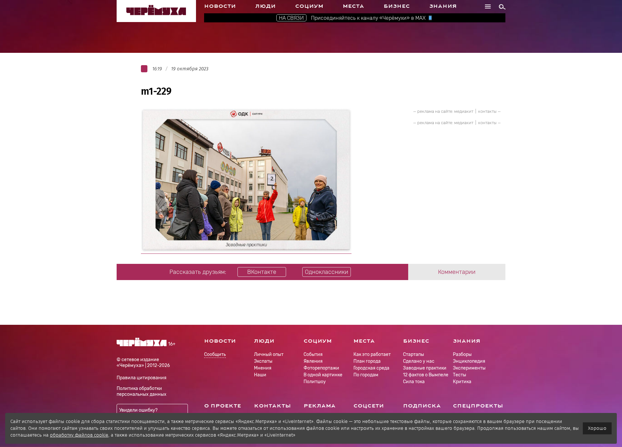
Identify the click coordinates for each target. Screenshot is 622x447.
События (313, 354)
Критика (462, 381)
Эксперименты (469, 368)
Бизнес (397, 6)
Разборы (462, 354)
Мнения (262, 368)
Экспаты (263, 361)
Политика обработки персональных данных (142, 391)
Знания (443, 6)
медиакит (463, 111)
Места (353, 6)
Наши (260, 375)
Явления (313, 361)
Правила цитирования (142, 378)
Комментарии (457, 272)
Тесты (459, 375)
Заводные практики (424, 368)
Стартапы (413, 354)
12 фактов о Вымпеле (425, 375)
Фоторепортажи (321, 368)
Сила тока (414, 381)
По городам (365, 375)
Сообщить (215, 354)
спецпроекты (478, 406)
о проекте (222, 406)
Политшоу (315, 381)
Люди (265, 6)
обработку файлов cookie (79, 435)
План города (367, 361)
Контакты (272, 406)
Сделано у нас (418, 361)
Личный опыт (268, 354)
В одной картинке (323, 375)
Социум (309, 6)
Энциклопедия (469, 361)
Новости (220, 6)
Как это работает (372, 354)
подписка (422, 406)
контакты (487, 111)
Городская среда (371, 368)
